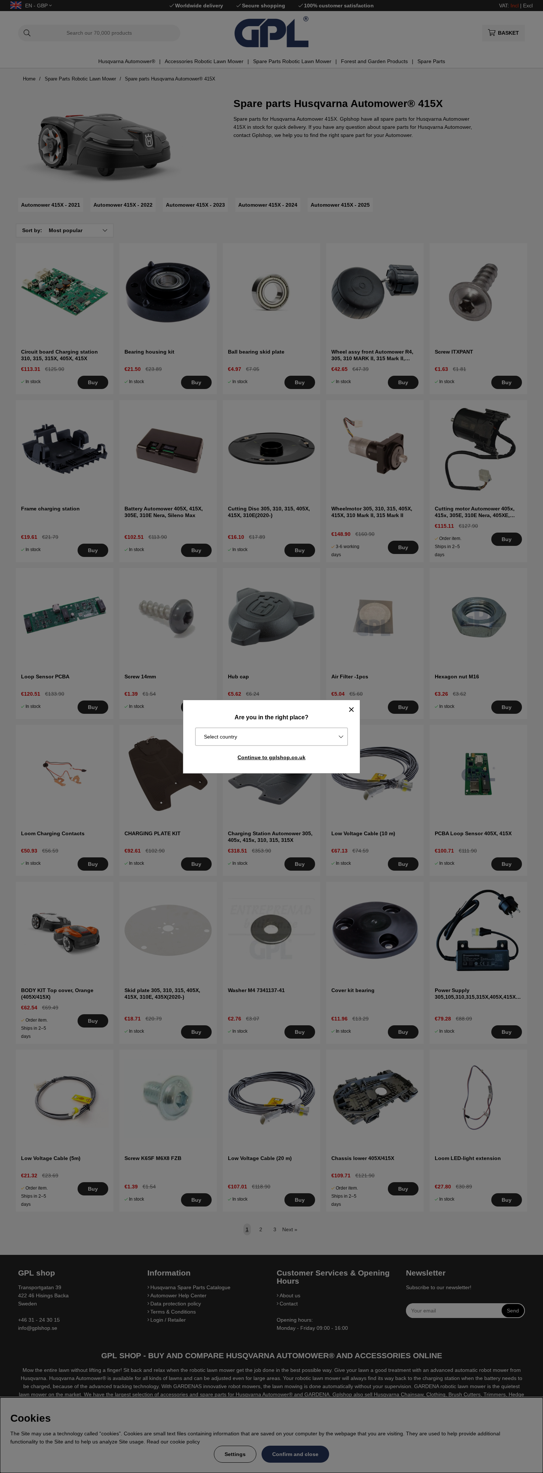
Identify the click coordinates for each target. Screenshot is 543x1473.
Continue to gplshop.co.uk (271, 757)
